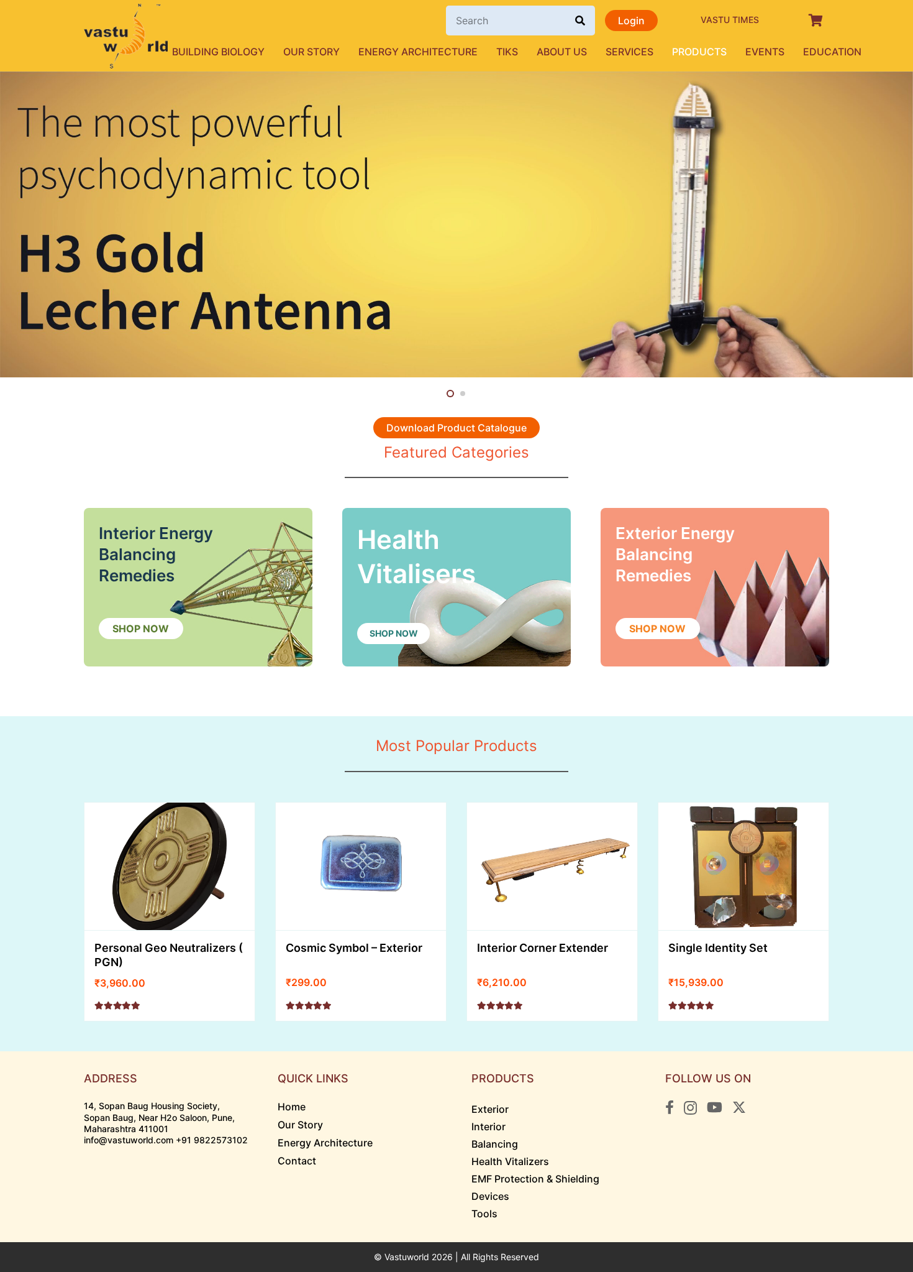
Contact (297, 1160)
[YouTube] (714, 1107)
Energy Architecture (325, 1142)
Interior (488, 1126)
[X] (739, 1107)
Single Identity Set (718, 947)
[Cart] (815, 20)
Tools (484, 1213)
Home (292, 1106)
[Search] (580, 20)
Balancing (494, 1144)
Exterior (490, 1109)
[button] (484, 51)
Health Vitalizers (510, 1161)
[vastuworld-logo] (126, 36)
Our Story (300, 1124)
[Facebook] (669, 1107)
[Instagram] (690, 1107)
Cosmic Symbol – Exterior (354, 947)
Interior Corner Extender (542, 947)
